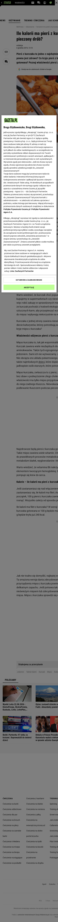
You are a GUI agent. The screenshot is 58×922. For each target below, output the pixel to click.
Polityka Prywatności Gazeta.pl (17, 209)
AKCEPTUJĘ (29, 287)
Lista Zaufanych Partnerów (22, 271)
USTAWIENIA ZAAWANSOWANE (29, 280)
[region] (29, 203)
